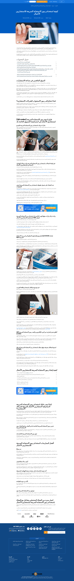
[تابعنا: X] (28, 528)
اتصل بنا (19, 510)
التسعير (28, 561)
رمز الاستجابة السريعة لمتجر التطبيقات (23, 189)
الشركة (28, 556)
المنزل (56, 5)
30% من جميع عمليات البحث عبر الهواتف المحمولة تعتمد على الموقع (36, 354)
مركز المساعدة (60, 560)
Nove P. (47, 17)
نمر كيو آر (27, 372)
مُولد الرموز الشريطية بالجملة (18, 541)
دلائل (59, 556)
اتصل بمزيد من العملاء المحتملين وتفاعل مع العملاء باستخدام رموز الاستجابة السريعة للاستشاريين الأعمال (34, 76)
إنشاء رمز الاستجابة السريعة (41, 1)
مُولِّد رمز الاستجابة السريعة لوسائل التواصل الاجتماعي (41, 172)
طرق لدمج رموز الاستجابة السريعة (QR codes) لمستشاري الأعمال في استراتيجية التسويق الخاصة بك (34, 65)
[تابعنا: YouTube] (37, 528)
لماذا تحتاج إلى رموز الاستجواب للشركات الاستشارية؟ (26, 63)
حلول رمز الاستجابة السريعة (37, 271)
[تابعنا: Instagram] (34, 528)
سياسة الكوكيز (11, 561)
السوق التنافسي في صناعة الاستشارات (23, 62)
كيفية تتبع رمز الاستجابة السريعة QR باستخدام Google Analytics (57, 548)
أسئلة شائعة (60, 558)
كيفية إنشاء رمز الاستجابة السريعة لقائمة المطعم (43, 547)
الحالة (28, 559)
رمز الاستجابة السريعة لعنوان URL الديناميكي (23, 227)
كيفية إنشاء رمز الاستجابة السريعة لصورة (56, 545)
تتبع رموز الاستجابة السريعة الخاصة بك (23, 72)
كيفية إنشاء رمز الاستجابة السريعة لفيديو (43, 545)
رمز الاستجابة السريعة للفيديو (50, 156)
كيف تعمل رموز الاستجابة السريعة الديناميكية (56, 542)
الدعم (43, 556)
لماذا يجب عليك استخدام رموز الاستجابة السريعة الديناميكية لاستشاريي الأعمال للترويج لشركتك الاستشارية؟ (35, 69)
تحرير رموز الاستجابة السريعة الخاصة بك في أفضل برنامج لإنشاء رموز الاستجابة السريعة (32, 70)
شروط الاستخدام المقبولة (13, 559)
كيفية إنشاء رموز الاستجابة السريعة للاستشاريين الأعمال (26, 67)
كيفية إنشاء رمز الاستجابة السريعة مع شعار (17, 545)
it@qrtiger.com (45, 558)
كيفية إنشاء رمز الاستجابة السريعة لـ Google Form (30, 545)
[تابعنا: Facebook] (31, 528)
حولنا (28, 558)
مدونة (53, 5)
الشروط (10, 556)
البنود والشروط (11, 558)
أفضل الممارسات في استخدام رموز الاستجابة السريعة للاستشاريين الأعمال (29, 74)
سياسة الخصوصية (12, 560)
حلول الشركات (29, 560)
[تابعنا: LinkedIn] (40, 528)
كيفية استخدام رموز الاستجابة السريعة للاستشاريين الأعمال (41, 5)
